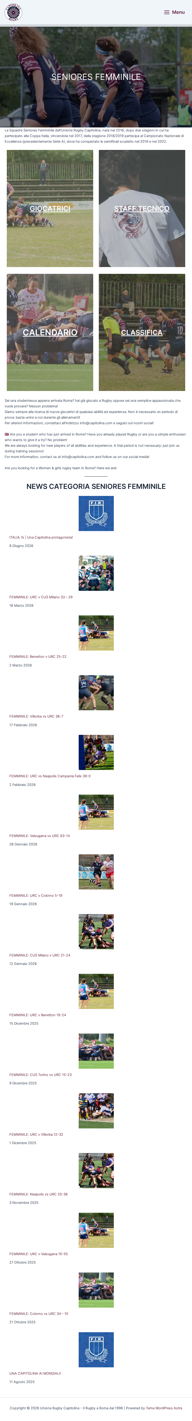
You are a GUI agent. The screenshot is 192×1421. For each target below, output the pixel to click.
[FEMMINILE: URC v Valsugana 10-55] (96, 1230)
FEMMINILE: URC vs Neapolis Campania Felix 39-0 (50, 776)
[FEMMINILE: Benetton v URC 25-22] (96, 633)
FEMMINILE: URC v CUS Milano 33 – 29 (41, 597)
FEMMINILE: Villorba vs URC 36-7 (36, 716)
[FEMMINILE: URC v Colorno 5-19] (96, 871)
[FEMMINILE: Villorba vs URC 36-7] (96, 692)
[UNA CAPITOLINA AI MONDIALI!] (96, 1349)
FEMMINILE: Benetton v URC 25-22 (37, 657)
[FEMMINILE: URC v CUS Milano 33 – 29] (96, 573)
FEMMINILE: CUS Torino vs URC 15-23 (40, 1075)
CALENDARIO (50, 332)
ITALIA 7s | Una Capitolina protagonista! (41, 537)
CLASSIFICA (142, 332)
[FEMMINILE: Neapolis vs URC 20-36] (96, 1170)
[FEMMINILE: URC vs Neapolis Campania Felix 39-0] (96, 752)
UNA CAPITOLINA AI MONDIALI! (35, 1373)
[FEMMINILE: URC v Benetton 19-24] (96, 991)
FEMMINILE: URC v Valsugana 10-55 (38, 1254)
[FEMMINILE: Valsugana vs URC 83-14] (96, 812)
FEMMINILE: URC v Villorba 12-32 (36, 1134)
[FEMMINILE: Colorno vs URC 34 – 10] (96, 1290)
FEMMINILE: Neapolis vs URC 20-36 (38, 1194)
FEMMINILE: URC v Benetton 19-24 (37, 1015)
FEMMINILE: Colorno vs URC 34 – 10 (38, 1314)
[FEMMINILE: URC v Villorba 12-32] (96, 1110)
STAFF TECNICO (142, 208)
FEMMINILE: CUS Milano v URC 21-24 (39, 955)
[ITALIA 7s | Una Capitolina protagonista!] (96, 513)
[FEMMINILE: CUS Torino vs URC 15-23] (96, 1051)
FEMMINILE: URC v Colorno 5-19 (35, 895)
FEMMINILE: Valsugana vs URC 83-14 (39, 836)
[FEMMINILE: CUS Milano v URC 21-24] (96, 931)
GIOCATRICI (50, 208)
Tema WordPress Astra (164, 1408)
